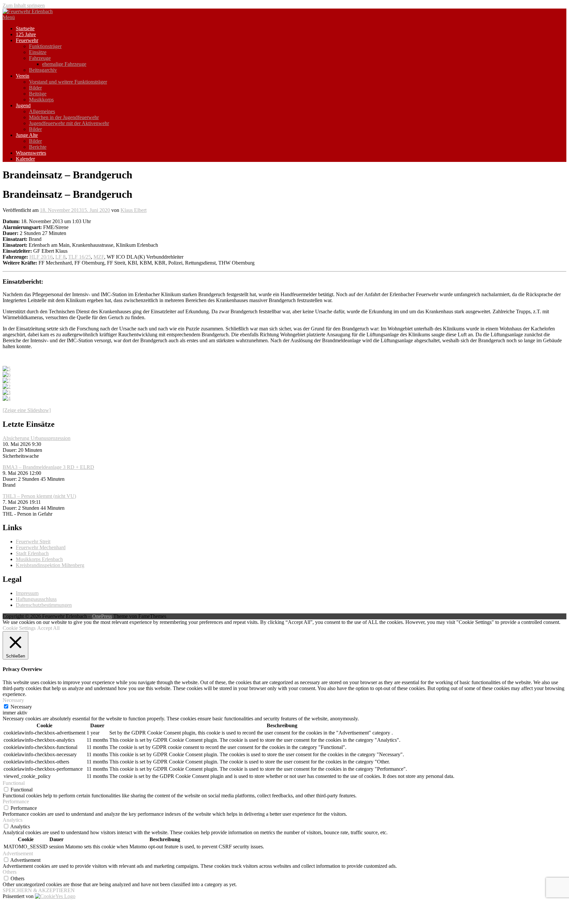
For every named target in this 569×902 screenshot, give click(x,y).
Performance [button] (16, 801)
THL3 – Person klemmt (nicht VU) (39, 496)
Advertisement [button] (18, 853)
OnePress (102, 616)
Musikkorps (41, 99)
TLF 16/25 (79, 257)
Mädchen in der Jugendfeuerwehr (64, 117)
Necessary (21, 706)
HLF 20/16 (41, 257)
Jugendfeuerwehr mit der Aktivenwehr (69, 123)
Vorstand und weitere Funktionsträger (68, 82)
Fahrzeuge (40, 58)
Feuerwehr (27, 40)
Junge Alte (27, 135)
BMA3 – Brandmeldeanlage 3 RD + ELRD (48, 467)
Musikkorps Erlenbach (39, 559)
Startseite (25, 28)
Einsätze (37, 52)
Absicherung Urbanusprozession (36, 438)
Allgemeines (42, 111)
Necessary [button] (13, 700)
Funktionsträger (45, 46)
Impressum (27, 593)
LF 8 (60, 257)
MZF (99, 257)
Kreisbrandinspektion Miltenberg (50, 565)
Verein (22, 76)
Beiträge (37, 93)
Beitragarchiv (43, 70)
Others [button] (9, 872)
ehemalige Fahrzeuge (64, 64)
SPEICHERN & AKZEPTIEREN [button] (39, 890)
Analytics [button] (12, 820)
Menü (9, 17)
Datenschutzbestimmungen (44, 605)
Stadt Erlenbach (32, 553)
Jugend (23, 105)
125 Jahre (26, 34)
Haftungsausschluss (36, 599)
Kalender (25, 159)
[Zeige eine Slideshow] (27, 410)
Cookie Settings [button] (19, 628)
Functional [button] (14, 783)
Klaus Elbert (134, 210)
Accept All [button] (48, 628)
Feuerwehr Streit (33, 541)
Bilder (35, 87)
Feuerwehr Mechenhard (41, 547)
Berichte (37, 147)
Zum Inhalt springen (24, 5)
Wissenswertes (31, 153)
